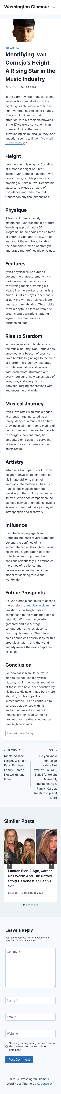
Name (12, 1000)
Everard (13, 87)
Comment (15, 951)
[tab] (24, 905)
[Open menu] (54, 6)
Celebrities (12, 48)
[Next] (51, 865)
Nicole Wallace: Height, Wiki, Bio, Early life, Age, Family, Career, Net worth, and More (15, 765)
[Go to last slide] (9, 865)
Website (12, 1033)
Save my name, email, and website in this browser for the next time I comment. (32, 1047)
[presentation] (30, 846)
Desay (15, 892)
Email (12, 1017)
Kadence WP (45, 1083)
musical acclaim (38, 605)
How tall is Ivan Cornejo (20, 733)
